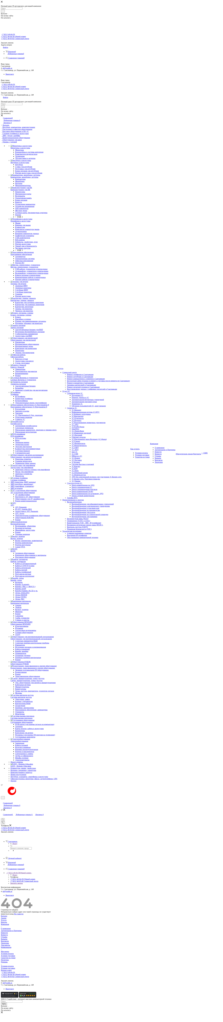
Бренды (4, 922)
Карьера (4, 939)
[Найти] (3, 11)
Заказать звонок (16, 883)
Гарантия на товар (8, 958)
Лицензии (5, 943)
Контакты (5, 941)
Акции (3, 918)
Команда (4, 935)
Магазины (5, 951)
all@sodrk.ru (7, 68)
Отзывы (4, 937)
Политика (5, 960)
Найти (4, 1004)
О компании (6, 929)
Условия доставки (8, 956)
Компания (5, 924)
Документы (5, 945)
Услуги (4, 920)
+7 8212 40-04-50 (8, 34)
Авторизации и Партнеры (11, 931)
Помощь (4, 962)
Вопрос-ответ (6, 970)
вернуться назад (7, 914)
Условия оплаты (7, 954)
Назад (15, 844)
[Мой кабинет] (2, 801)
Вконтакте (10, 74)
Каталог (4, 916)
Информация (6, 947)
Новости (4, 933)
